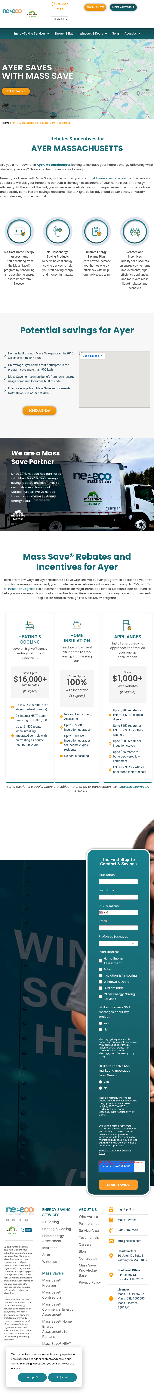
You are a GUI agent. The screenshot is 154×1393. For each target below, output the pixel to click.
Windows (49, 1262)
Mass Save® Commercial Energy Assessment (57, 1309)
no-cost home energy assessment (109, 178)
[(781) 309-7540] (53, 4)
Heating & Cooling (56, 1229)
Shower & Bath (64, 33)
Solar (115, 33)
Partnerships (89, 1224)
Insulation (50, 1248)
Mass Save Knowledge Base (88, 1270)
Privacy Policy (90, 1282)
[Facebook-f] (7, 1220)
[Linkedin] (26, 1220)
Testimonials (89, 1237)
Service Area (89, 1230)
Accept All (32, 1377)
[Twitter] (13, 1220)
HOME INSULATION (77, 638)
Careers (85, 1244)
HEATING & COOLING (30, 639)
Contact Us (88, 1258)
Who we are (88, 1217)
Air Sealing (50, 1222)
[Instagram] (20, 1220)
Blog (82, 1251)
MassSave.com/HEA (134, 787)
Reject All (62, 1377)
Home (5, 123)
